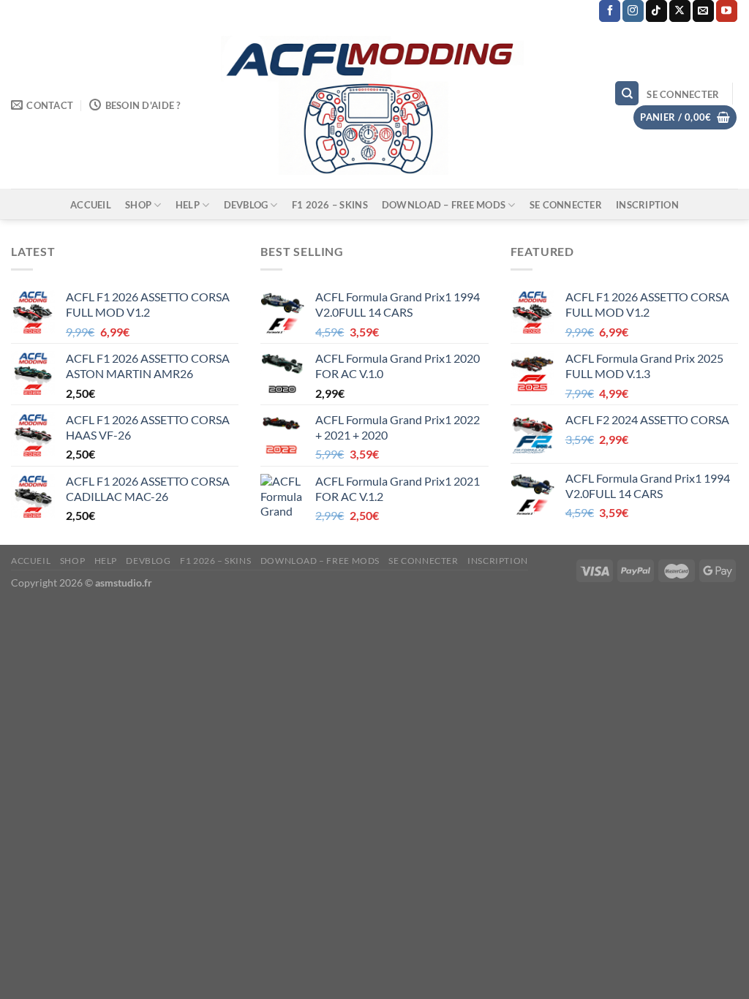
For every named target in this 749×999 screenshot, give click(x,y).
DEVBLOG (246, 205)
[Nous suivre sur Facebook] (609, 11)
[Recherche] (627, 93)
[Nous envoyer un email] (703, 11)
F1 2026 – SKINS (330, 205)
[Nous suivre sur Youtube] (726, 11)
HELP (188, 205)
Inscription (647, 205)
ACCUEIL (90, 205)
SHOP (138, 205)
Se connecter (566, 205)
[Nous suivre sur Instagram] (633, 11)
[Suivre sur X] (679, 11)
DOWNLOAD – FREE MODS (443, 205)
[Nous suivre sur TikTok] (656, 11)
